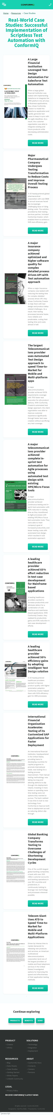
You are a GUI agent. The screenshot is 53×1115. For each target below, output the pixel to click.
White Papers (12, 1075)
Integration (32, 1048)
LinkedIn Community (15, 1079)
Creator (10, 1044)
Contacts (31, 1066)
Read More (38, 143)
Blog (8, 1063)
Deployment (33, 1051)
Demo (40, 1020)
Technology (32, 1044)
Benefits (29, 1020)
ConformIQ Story (35, 1063)
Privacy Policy (12, 1090)
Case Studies (12, 1069)
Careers (31, 1069)
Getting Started (13, 1072)
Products (15, 1020)
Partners (31, 1072)
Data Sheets (12, 1066)
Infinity (9, 1048)
